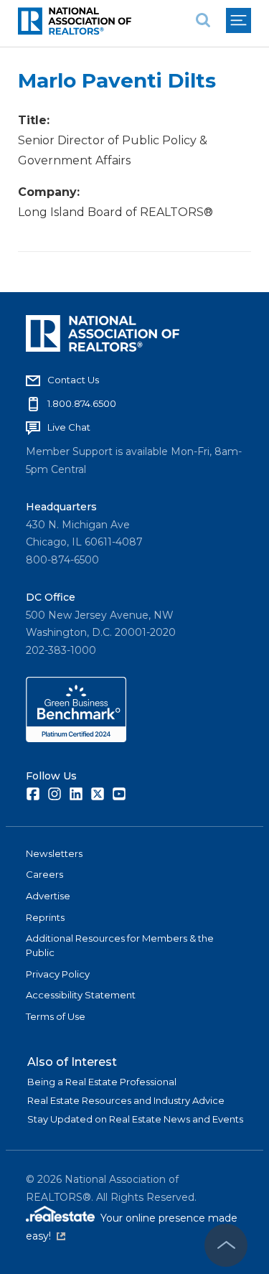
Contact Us (73, 379)
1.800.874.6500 (81, 403)
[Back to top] (225, 1245)
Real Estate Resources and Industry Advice (126, 1100)
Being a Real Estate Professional (101, 1081)
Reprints (45, 917)
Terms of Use (55, 1016)
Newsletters (54, 853)
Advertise (48, 895)
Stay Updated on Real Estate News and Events (135, 1119)
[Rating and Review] (76, 738)
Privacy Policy (58, 974)
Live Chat (68, 427)
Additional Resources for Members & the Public (120, 945)
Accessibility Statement (81, 995)
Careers (44, 874)
